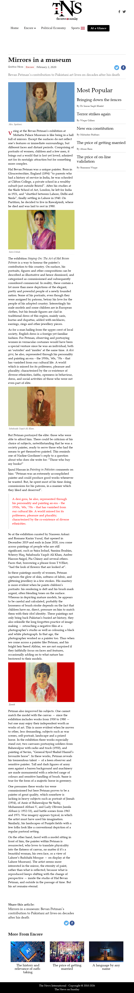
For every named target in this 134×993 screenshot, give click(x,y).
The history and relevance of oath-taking (28, 969)
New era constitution (95, 128)
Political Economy (53, 28)
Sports (75, 28)
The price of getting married (101, 142)
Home (15, 28)
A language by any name (106, 967)
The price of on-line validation (94, 159)
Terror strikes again (93, 114)
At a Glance (98, 28)
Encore (28, 28)
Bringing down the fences (99, 99)
